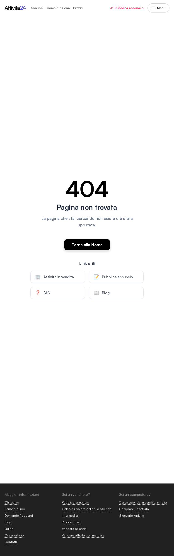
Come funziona (58, 8)
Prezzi (77, 8)
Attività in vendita (54, 277)
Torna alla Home (87, 244)
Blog (102, 293)
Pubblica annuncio (129, 8)
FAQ (42, 293)
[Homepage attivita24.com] (15, 8)
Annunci (37, 8)
